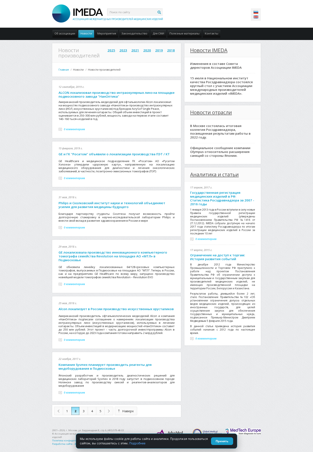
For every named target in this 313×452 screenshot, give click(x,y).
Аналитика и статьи (214, 174)
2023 (123, 50)
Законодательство (134, 33)
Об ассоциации (65, 33)
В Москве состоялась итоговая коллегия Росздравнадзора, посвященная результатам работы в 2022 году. (220, 131)
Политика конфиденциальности (71, 440)
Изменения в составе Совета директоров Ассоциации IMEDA (216, 65)
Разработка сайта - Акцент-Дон (70, 443)
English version (256, 17)
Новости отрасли (211, 112)
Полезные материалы (184, 33)
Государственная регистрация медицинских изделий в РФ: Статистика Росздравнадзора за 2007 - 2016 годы (222, 198)
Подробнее (137, 443)
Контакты (211, 33)
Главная (64, 69)
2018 (171, 50)
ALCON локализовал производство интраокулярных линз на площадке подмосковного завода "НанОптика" (117, 94)
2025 (111, 50)
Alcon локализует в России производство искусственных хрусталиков (116, 309)
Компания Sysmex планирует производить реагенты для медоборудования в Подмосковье (105, 366)
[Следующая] (109, 411)
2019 (159, 50)
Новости (86, 33)
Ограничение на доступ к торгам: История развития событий (217, 257)
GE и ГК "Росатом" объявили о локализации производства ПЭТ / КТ (114, 154)
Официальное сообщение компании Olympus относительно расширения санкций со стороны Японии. (220, 152)
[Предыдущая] (58, 411)
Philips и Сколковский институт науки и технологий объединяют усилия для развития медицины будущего (112, 205)
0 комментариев (74, 129)
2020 (147, 50)
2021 (135, 50)
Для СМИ (158, 33)
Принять (222, 441)
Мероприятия (106, 33)
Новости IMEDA (208, 50)
